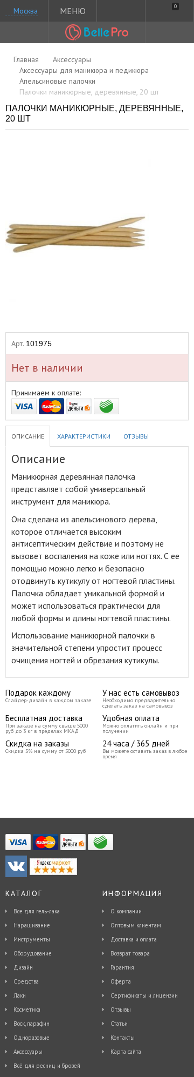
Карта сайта (125, 1051)
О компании (126, 911)
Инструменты (31, 939)
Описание (27, 436)
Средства (26, 981)
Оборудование (32, 953)
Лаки (19, 995)
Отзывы (136, 436)
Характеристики (83, 436)
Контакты (122, 1037)
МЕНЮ (73, 10)
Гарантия (122, 967)
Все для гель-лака (36, 911)
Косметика (26, 1009)
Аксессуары (28, 1051)
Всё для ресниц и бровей (46, 1065)
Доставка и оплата (133, 939)
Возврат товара (130, 953)
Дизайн (23, 967)
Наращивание (31, 925)
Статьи (119, 1023)
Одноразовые (31, 1037)
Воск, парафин (31, 1023)
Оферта (120, 981)
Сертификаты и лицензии (144, 995)
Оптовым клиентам (135, 925)
